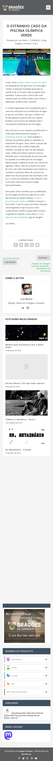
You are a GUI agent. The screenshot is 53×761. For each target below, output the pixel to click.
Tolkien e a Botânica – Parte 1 (20, 419)
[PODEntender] (18, 713)
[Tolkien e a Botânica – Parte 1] (26, 403)
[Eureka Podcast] (34, 713)
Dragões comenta (23, 43)
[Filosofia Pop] (11, 715)
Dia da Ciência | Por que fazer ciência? (25, 383)
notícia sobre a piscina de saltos (33, 82)
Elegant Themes (26, 751)
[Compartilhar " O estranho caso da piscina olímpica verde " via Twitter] (21, 245)
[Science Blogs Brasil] (29, 715)
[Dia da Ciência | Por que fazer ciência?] (26, 366)
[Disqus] (26, 498)
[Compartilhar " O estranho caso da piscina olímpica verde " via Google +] (26, 245)
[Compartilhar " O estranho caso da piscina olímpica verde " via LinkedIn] (32, 245)
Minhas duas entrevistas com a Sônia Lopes (24, 345)
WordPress (26, 754)
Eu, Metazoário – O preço (18, 449)
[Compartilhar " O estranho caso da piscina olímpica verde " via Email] (37, 245)
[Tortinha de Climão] (7, 713)
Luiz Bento (23, 40)
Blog (44, 40)
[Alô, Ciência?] (11, 718)
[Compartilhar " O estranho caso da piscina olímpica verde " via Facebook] (15, 245)
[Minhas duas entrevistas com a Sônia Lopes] (26, 333)
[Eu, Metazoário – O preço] (26, 436)
